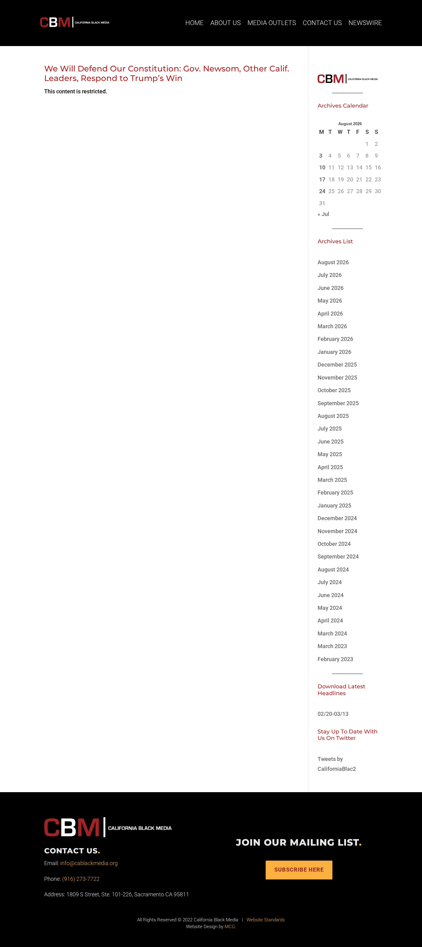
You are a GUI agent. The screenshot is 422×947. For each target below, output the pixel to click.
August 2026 (333, 262)
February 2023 (335, 659)
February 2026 (335, 339)
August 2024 (333, 569)
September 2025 (338, 403)
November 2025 (337, 377)
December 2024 (337, 518)
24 (322, 191)
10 (322, 167)
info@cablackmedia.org (89, 863)
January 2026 (334, 352)
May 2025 (330, 454)
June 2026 (331, 288)
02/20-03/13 (333, 714)
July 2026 (330, 275)
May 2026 (330, 300)
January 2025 (334, 505)
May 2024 (330, 608)
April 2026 (330, 313)
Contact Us (322, 23)
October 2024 (334, 544)
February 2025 (335, 492)
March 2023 (332, 646)
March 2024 (332, 633)
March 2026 (332, 326)
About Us (225, 23)
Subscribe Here (299, 870)
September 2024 (338, 556)
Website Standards (266, 920)
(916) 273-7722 (80, 879)
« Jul (323, 214)
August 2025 (333, 416)
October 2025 (334, 390)
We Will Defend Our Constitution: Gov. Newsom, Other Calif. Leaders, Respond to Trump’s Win (166, 73)
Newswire (365, 23)
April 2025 (330, 467)
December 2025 (337, 364)
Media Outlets (271, 23)
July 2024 (330, 582)
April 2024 (330, 620)
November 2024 (337, 531)
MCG (230, 926)
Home (194, 23)
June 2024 (331, 595)
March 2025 (332, 480)
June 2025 (331, 441)
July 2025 (330, 428)
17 (322, 179)
